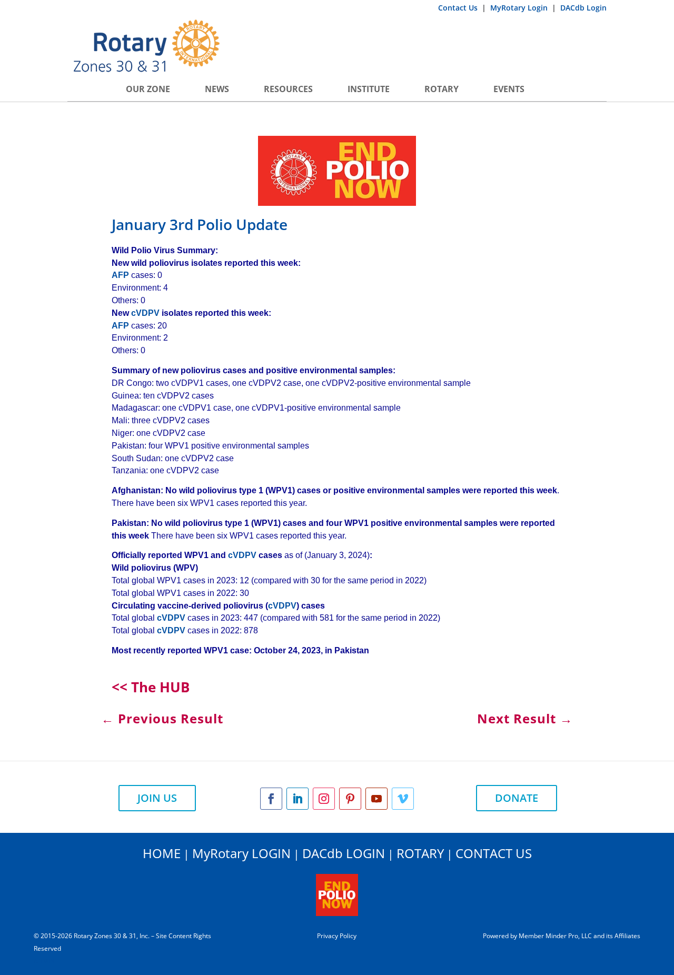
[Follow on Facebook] (271, 799)
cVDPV (145, 313)
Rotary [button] (441, 89)
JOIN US (157, 798)
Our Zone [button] (148, 89)
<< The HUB (151, 687)
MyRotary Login (520, 8)
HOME (162, 853)
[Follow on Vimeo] (403, 799)
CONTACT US (493, 853)
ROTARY (420, 853)
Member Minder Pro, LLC (555, 935)
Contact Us (459, 8)
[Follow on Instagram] (324, 799)
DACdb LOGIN (343, 853)
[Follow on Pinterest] (350, 799)
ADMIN (44, 961)
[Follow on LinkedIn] (297, 799)
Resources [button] (288, 89)
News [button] (217, 89)
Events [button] (508, 89)
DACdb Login (583, 8)
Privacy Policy (336, 935)
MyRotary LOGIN (241, 853)
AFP (120, 275)
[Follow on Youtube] (376, 799)
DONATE (516, 798)
